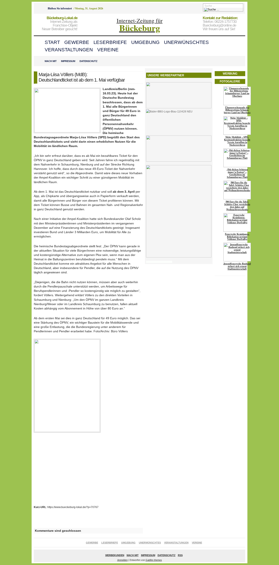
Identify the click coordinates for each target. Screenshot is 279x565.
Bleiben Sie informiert (60, 8)
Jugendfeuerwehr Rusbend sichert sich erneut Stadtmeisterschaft (237, 266)
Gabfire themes (154, 560)
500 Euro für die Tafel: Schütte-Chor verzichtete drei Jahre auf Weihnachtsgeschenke (237, 205)
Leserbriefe (110, 42)
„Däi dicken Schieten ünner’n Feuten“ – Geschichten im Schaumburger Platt (237, 173)
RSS (180, 555)
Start (52, 42)
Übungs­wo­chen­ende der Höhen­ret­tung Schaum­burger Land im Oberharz (237, 110)
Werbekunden (114, 555)
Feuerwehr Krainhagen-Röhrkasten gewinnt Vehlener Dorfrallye (237, 236)
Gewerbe (76, 42)
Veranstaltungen (69, 49)
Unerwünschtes (186, 42)
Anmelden (122, 560)
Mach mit (51, 61)
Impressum (68, 61)
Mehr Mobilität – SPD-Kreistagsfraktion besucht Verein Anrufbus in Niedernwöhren (237, 141)
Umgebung (145, 42)
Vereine (108, 49)
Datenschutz (88, 61)
